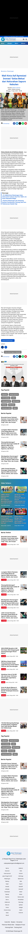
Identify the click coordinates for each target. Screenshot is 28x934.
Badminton (21, 878)
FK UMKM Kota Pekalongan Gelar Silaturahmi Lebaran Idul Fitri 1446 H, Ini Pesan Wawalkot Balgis (14, 196)
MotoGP (21, 886)
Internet (21, 912)
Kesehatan (7, 891)
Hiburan (23, 43)
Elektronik (7, 902)
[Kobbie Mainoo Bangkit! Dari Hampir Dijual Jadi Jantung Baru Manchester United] (21, 511)
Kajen (3, 682)
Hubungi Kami (9, 927)
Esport (20, 884)
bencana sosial (6, 408)
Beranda (3, 71)
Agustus (4, 394)
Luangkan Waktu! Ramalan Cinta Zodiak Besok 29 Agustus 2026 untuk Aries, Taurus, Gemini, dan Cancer (9, 432)
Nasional (7, 871)
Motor (20, 894)
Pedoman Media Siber (8, 924)
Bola (21, 881)
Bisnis (16, 43)
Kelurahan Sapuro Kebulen (12, 352)
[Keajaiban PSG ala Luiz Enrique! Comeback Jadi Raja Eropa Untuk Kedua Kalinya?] (7, 511)
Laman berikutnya (7, 340)
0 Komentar (6, 123)
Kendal (3, 656)
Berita (2, 43)
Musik (7, 915)
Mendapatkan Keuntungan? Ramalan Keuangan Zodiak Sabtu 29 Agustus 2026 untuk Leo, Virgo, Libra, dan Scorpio (10, 458)
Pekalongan (10, 71)
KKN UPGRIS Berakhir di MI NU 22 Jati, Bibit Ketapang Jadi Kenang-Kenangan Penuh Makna (10, 650)
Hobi (21, 871)
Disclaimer (19, 922)
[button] (3, 43)
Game (20, 910)
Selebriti (21, 868)
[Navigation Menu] (26, 39)
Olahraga (20, 876)
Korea (7, 907)
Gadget (21, 907)
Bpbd (15, 408)
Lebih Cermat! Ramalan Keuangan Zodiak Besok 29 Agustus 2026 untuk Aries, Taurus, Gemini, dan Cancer (9, 471)
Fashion (7, 897)
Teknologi (20, 902)
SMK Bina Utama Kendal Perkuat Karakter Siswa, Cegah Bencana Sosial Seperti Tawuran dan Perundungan (10, 664)
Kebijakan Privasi (20, 924)
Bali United (16, 401)
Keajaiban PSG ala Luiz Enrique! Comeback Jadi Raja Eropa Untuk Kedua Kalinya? (7, 520)
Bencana (11, 405)
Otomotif (21, 889)
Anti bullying (5, 398)
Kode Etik (7, 922)
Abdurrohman (16, 87)
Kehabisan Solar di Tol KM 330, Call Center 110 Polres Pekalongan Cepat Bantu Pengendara (9, 677)
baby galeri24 (6, 401)
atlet (13, 398)
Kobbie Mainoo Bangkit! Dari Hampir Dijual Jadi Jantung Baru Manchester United (20, 520)
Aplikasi (21, 904)
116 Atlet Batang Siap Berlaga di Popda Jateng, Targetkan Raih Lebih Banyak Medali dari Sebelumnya (10, 725)
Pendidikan (21, 899)
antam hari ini (14, 394)
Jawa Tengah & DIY (7, 876)
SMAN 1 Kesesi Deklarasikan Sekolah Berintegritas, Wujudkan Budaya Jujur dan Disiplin (6, 499)
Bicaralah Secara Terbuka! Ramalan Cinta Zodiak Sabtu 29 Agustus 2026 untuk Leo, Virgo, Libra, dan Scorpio (9, 420)
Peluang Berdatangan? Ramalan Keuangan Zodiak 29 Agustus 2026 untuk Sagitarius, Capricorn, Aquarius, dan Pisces (10, 445)
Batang (4, 405)
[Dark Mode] (23, 39)
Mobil (20, 891)
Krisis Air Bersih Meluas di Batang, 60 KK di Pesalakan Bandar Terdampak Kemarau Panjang (9, 690)
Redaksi (13, 922)
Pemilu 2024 (21, 897)
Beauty (7, 894)
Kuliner (21, 873)
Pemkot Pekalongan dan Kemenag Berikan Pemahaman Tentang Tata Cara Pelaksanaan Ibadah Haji (14, 202)
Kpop (7, 912)
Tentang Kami (18, 927)
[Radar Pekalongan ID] (8, 39)
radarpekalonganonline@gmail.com (14, 863)
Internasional (7, 873)
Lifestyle (9, 43)
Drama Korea (7, 910)
